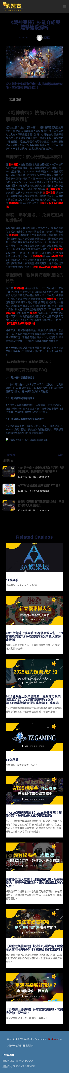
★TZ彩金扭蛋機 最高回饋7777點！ (39, 485)
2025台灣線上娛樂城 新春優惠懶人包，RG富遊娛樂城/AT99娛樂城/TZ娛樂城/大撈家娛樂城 (34, 636)
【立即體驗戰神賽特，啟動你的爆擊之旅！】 (29, 361)
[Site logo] (13, 6)
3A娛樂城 (12, 580)
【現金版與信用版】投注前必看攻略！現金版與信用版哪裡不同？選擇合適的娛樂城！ (34, 948)
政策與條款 (8, 1055)
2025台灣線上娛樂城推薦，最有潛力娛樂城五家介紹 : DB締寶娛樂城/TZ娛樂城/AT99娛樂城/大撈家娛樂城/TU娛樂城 (33, 700)
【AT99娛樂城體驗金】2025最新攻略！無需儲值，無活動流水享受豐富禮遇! (34, 814)
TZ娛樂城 (12, 759)
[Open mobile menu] (64, 6)
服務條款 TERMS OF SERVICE (19, 1066)
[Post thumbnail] (9, 472)
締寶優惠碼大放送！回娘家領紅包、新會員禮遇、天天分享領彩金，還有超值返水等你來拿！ (34, 883)
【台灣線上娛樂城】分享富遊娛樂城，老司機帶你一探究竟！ (34, 1011)
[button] (58, 99)
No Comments (41, 476)
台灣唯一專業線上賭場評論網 (20, 1045)
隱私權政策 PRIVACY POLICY (18, 1060)
